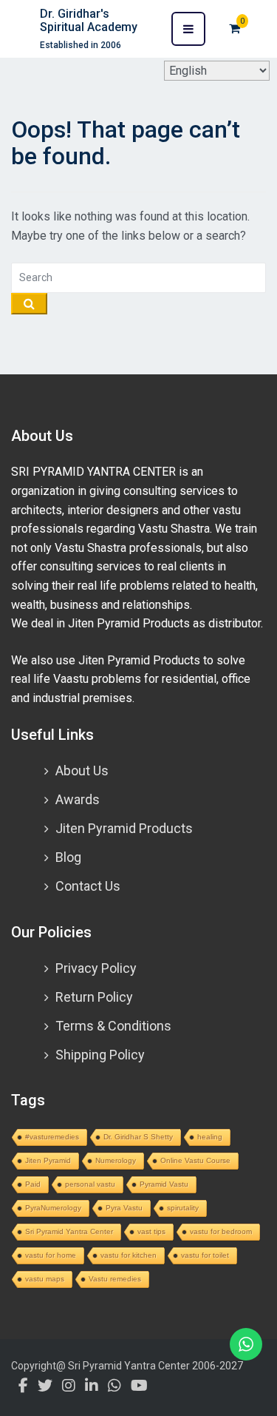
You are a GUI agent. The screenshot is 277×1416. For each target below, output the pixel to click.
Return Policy (94, 997)
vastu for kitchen (128, 1255)
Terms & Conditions (113, 1026)
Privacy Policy (96, 968)
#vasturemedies (52, 1137)
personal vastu (90, 1184)
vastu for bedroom (221, 1231)
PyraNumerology (53, 1208)
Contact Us (87, 886)
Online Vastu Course (195, 1160)
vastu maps (44, 1279)
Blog (68, 857)
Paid (33, 1184)
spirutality (183, 1208)
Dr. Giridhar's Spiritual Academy (88, 20)
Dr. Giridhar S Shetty (138, 1137)
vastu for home (50, 1255)
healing (209, 1137)
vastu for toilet (205, 1255)
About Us (82, 770)
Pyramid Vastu (164, 1184)
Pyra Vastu (124, 1208)
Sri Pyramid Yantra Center (69, 1231)
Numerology (115, 1160)
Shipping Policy (100, 1054)
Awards (77, 799)
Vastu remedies (115, 1279)
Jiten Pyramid (48, 1160)
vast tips (151, 1231)
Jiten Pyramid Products (124, 828)
